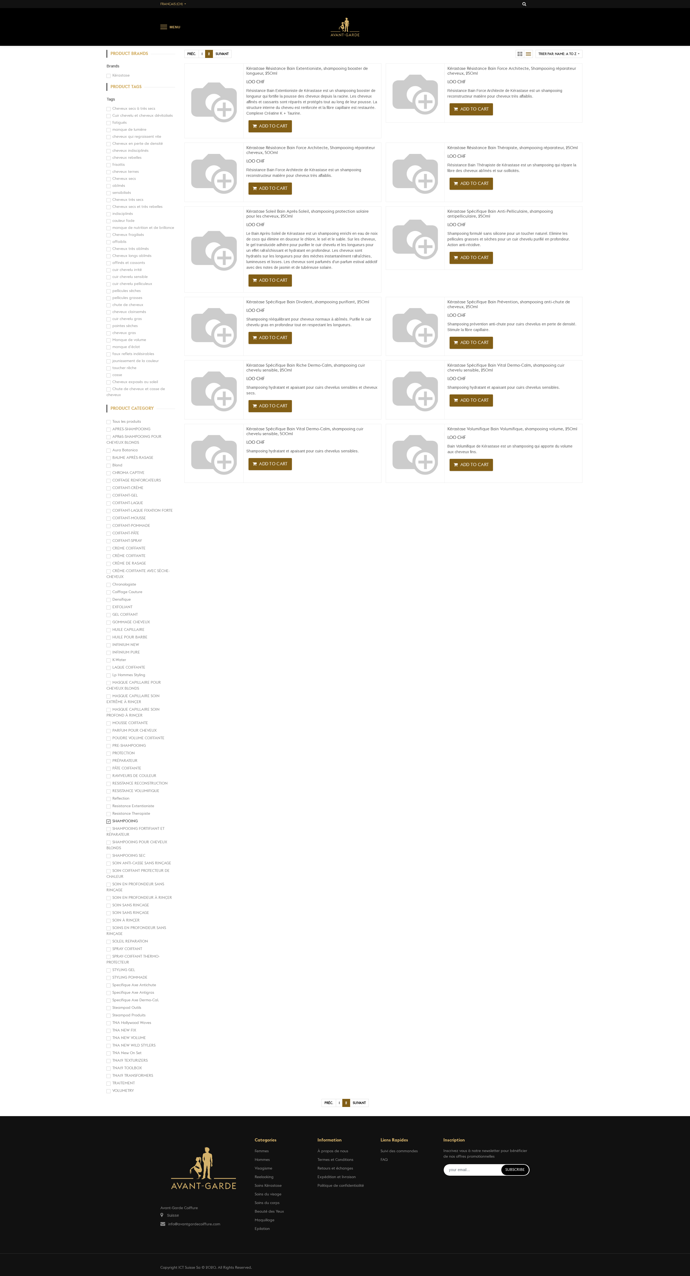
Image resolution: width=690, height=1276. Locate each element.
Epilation (262, 1229)
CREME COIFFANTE (129, 548)
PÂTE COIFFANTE (126, 768)
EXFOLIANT (122, 607)
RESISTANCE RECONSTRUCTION (140, 783)
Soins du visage (268, 1194)
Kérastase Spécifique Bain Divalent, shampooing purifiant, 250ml (307, 302)
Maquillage (264, 1220)
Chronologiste (124, 584)
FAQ (384, 1160)
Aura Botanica (125, 450)
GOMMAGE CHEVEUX (131, 622)
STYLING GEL (123, 970)
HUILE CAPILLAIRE (128, 630)
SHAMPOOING (125, 821)
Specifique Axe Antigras (133, 993)
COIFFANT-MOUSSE (129, 518)
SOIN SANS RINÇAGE (130, 913)
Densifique (121, 599)
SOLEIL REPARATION (130, 941)
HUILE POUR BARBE (129, 637)
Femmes (262, 1151)
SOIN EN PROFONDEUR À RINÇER (142, 898)
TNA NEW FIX (124, 1030)
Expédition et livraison (337, 1177)
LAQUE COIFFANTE (128, 667)
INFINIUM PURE (126, 652)
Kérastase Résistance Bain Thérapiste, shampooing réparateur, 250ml (512, 148)
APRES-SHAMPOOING (131, 429)
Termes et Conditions (335, 1160)
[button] (559, 54)
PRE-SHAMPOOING (129, 746)
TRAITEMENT (123, 1083)
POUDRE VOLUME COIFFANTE (138, 738)
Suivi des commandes (399, 1151)
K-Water (119, 660)
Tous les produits (126, 422)
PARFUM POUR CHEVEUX (134, 730)
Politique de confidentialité (341, 1186)
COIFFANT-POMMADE (131, 526)
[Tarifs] (520, 54)
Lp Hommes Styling (128, 675)
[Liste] (528, 54)
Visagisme (263, 1168)
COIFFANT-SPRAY (127, 541)
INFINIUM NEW (125, 645)
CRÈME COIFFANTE (129, 556)
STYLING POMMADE (129, 977)
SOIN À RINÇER (126, 920)
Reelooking (264, 1177)
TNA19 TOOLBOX (127, 1068)
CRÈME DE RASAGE (129, 563)
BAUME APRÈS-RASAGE (132, 458)
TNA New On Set (127, 1053)
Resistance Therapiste (131, 814)
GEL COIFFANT (125, 615)
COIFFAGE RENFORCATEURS (136, 480)
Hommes (262, 1160)
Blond (117, 465)
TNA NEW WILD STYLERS (134, 1045)
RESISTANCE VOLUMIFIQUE (135, 791)
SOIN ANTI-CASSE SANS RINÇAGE (141, 863)
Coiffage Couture (127, 592)
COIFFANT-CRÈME (127, 488)
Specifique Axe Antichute (134, 985)
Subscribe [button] (515, 1170)
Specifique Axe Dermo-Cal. (135, 1000)
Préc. (191, 54)
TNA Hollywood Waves (131, 1023)
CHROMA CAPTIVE (128, 473)
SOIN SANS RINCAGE (130, 905)
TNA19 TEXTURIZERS (130, 1060)
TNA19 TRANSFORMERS (132, 1076)
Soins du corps (267, 1203)
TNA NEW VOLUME (129, 1038)
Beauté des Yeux (269, 1211)
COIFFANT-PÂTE (125, 533)
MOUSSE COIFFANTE (130, 723)
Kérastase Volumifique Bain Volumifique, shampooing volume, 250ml (512, 429)
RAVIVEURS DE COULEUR (134, 776)
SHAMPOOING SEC (128, 856)
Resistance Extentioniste (133, 806)
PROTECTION (123, 753)
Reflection (120, 798)
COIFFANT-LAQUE (127, 503)
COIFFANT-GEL (125, 495)
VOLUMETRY (123, 1091)
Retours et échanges (335, 1168)
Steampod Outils (126, 1008)
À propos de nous (333, 1151)
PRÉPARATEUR (124, 761)
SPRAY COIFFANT (127, 949)
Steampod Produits (129, 1015)
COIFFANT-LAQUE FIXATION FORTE (142, 511)
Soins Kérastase (268, 1186)
